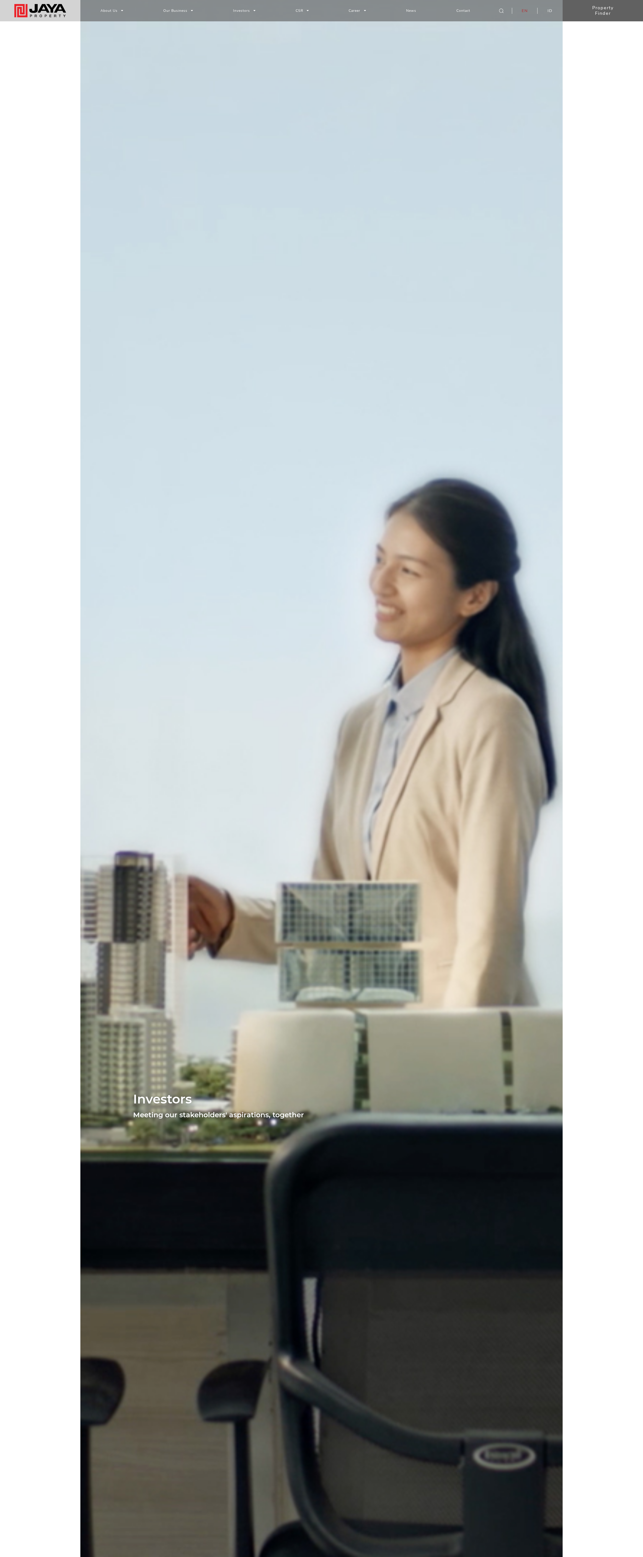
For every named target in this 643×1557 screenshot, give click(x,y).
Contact (463, 10)
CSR (299, 10)
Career (355, 10)
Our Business (175, 10)
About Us (109, 10)
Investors (241, 10)
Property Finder (603, 10)
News (411, 10)
